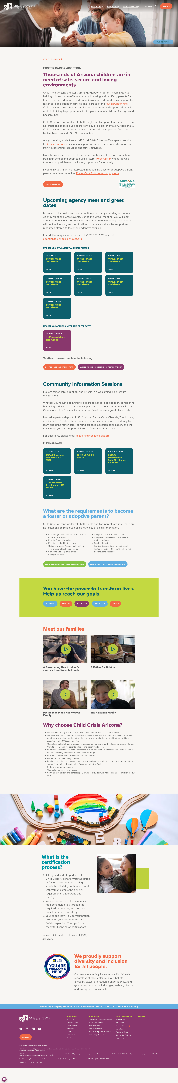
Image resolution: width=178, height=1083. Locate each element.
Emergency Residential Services (100, 1019)
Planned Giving (121, 1026)
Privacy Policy (23, 1062)
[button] (97, 6)
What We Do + (95, 1016)
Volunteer (119, 1029)
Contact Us (71, 1035)
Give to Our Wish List (123, 1035)
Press (69, 1032)
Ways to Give (120, 1019)
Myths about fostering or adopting (107, 564)
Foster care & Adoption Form (59, 367)
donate (115, 603)
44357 (134, 1006)
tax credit (50, 603)
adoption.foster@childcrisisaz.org (62, 239)
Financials (70, 1028)
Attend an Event (122, 1032)
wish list (66, 603)
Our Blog (70, 1038)
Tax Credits (120, 1022)
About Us (70, 1019)
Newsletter (120, 1038)
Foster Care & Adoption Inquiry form (97, 173)
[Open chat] (4, 1079)
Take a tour (99, 603)
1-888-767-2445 (101, 1006)
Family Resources (95, 1028)
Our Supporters (72, 1025)
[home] (19, 6)
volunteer (82, 603)
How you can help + (125, 1016)
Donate (166, 6)
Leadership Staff (72, 1022)
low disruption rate (117, 104)
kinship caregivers (58, 144)
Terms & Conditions (36, 1062)
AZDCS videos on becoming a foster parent (101, 367)
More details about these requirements (64, 564)
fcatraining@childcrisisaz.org (93, 436)
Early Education (94, 1025)
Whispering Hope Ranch (97, 1035)
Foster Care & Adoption (97, 1022)
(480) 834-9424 (64, 1006)
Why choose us (53, 184)
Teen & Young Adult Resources (100, 1032)
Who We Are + (73, 1016)
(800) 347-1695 (99, 1059)
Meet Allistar (103, 159)
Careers (141, 1016)
